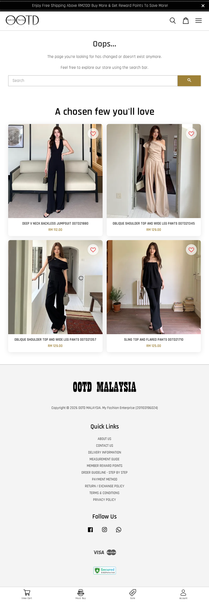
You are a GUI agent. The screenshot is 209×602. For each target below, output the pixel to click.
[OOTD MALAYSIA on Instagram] (104, 532)
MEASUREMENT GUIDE (104, 459)
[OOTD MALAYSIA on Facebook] (90, 532)
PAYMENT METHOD (104, 479)
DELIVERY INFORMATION (104, 452)
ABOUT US (104, 439)
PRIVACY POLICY (104, 500)
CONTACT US (104, 445)
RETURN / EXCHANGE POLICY (104, 486)
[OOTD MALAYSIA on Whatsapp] (118, 532)
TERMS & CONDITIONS (104, 493)
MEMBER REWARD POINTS (104, 466)
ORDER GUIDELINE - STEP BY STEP (104, 472)
